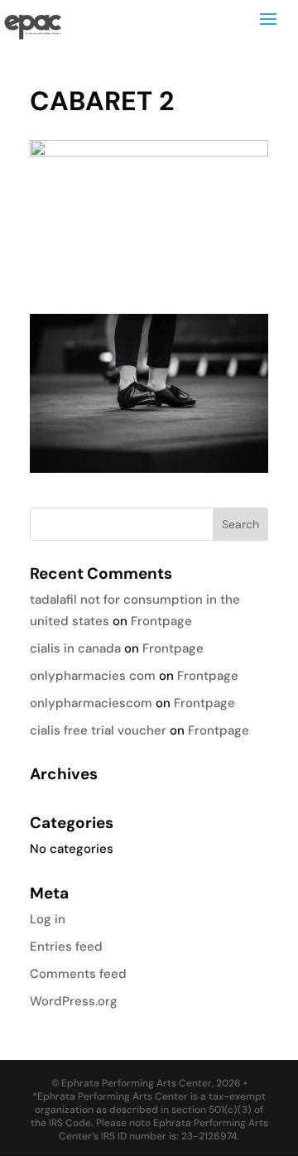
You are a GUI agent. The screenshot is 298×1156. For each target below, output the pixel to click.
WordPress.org (74, 1001)
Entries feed (66, 946)
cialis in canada (75, 648)
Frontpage (161, 621)
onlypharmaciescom (91, 703)
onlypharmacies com (93, 675)
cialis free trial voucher (98, 730)
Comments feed (78, 974)
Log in (47, 919)
